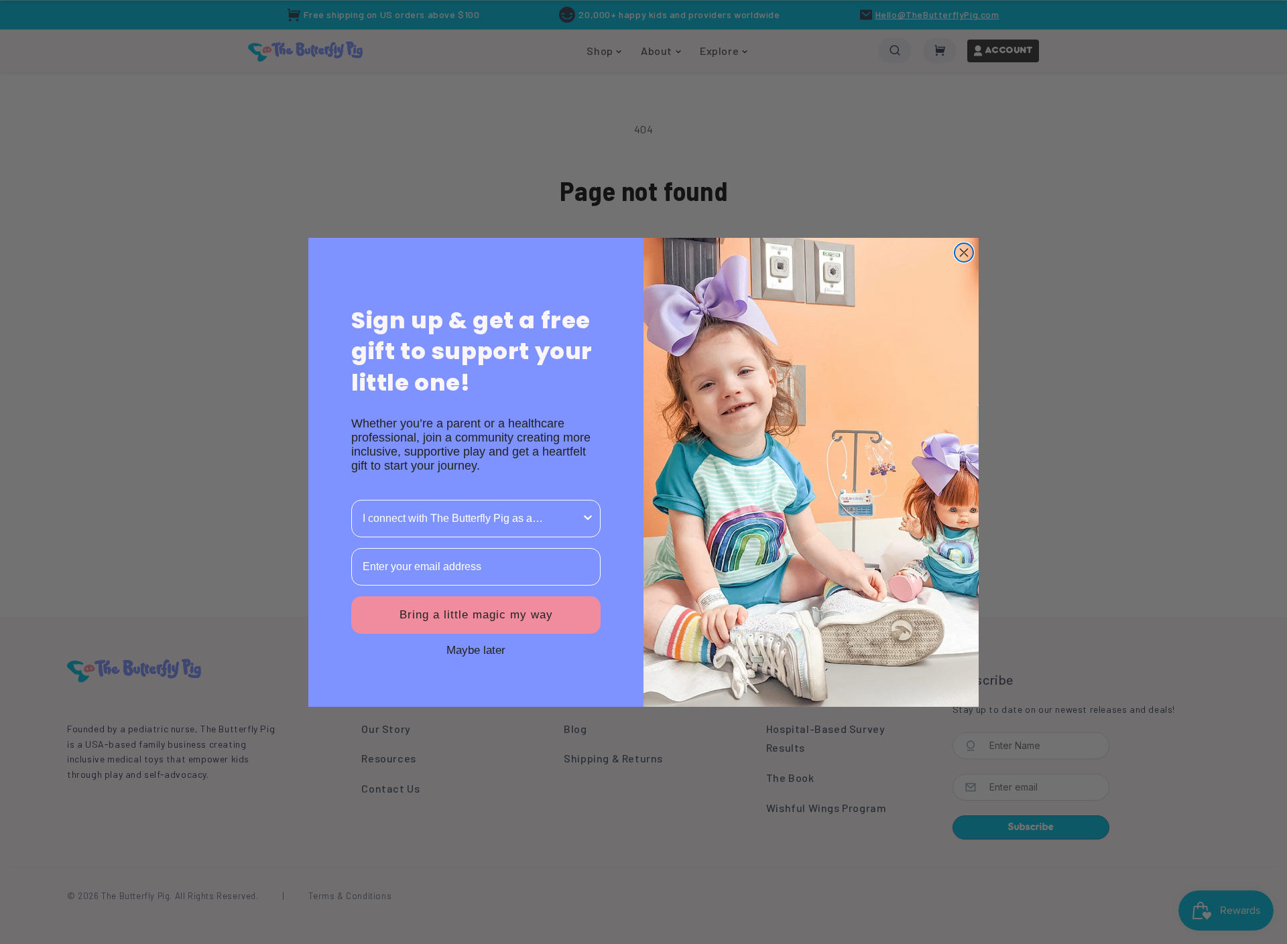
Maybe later (475, 650)
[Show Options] (588, 518)
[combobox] (472, 518)
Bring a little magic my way (476, 614)
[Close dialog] (964, 252)
